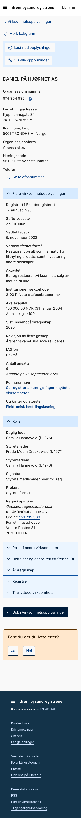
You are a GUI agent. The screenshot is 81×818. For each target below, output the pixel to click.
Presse (16, 769)
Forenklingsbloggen (25, 762)
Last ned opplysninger (33, 48)
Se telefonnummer (28, 177)
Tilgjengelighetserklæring (29, 808)
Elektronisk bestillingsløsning (30, 407)
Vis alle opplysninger (31, 60)
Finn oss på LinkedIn (26, 775)
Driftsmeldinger (22, 729)
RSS (14, 795)
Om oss (16, 736)
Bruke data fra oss (25, 789)
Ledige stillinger (22, 742)
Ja (13, 651)
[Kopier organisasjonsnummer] (30, 98)
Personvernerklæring (26, 802)
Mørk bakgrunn (22, 33)
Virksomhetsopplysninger (29, 21)
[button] (69, 8)
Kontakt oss (20, 723)
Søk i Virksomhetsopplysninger (39, 612)
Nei (29, 651)
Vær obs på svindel (25, 756)
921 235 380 (29, 517)
